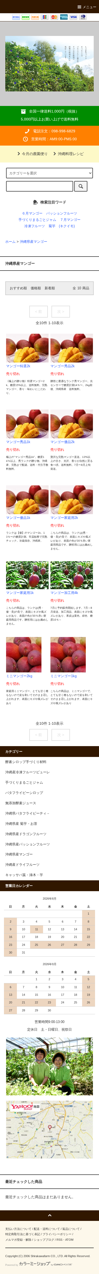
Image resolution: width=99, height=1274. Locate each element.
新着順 (50, 288)
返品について (71, 1228)
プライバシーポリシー (57, 1234)
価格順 (36, 288)
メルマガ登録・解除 (18, 1239)
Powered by (11, 1265)
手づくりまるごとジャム (37, 220)
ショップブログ (44, 1239)
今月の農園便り (35, 154)
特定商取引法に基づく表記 (22, 1234)
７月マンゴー (70, 220)
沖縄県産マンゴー (33, 242)
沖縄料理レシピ (71, 154)
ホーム (10, 242)
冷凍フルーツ (34, 226)
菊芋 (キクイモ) (62, 226)
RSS (59, 1239)
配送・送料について (47, 1228)
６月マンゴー (32, 213)
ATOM (69, 1239)
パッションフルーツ (61, 213)
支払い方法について (18, 1228)
